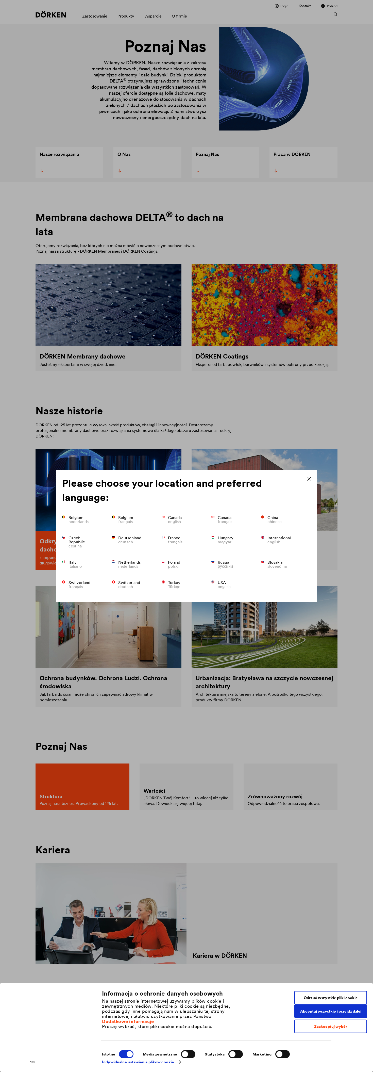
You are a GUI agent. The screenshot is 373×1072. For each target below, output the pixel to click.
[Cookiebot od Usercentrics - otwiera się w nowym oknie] (33, 1062)
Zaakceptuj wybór (330, 1026)
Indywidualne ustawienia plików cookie (138, 1062)
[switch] (188, 1054)
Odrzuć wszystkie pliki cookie (331, 997)
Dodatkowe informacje (128, 1021)
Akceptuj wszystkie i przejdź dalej (330, 1011)
